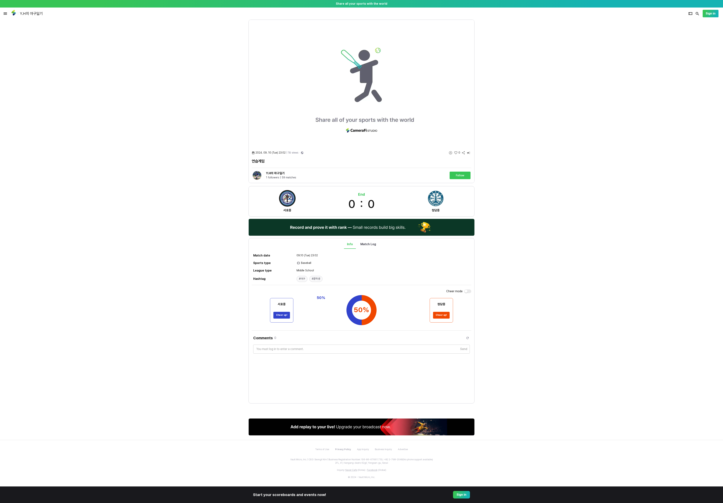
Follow (460, 175)
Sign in (710, 13)
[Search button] (697, 13)
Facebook (372, 470)
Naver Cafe (351, 470)
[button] (302, 279)
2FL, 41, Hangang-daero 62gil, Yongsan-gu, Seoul (361, 463)
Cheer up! (281, 315)
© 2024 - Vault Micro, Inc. (361, 477)
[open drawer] (5, 13)
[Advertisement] (499, 76)
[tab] (350, 244)
